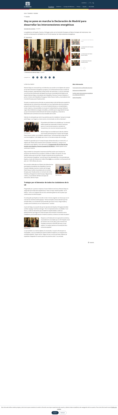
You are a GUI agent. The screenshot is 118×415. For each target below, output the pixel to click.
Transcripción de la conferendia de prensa (82, 87)
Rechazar (63, 412)
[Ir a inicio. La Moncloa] (27, 5)
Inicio (25, 13)
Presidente (30, 13)
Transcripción (29, 37)
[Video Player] (47, 55)
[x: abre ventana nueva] (32, 77)
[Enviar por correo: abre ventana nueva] (49, 77)
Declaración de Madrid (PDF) (79, 90)
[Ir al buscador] (90, 3)
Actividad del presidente (29, 28)
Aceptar (55, 412)
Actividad (36, 13)
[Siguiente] (84, 68)
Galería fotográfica (77, 97)
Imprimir (92, 242)
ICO (50, 159)
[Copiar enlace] (54, 77)
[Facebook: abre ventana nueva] (44, 77)
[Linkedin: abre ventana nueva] (40, 77)
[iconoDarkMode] (93, 3)
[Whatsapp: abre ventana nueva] (36, 77)
